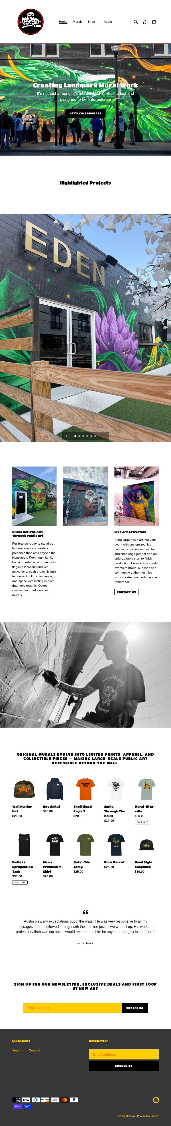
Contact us (126, 592)
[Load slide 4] (87, 436)
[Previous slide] (67, 436)
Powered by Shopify (148, 1116)
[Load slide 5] (91, 436)
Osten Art (131, 1116)
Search (17, 1050)
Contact (34, 1050)
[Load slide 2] (79, 436)
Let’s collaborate (85, 113)
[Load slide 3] (83, 436)
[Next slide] (104, 436)
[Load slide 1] (75, 436)
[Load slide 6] (95, 436)
